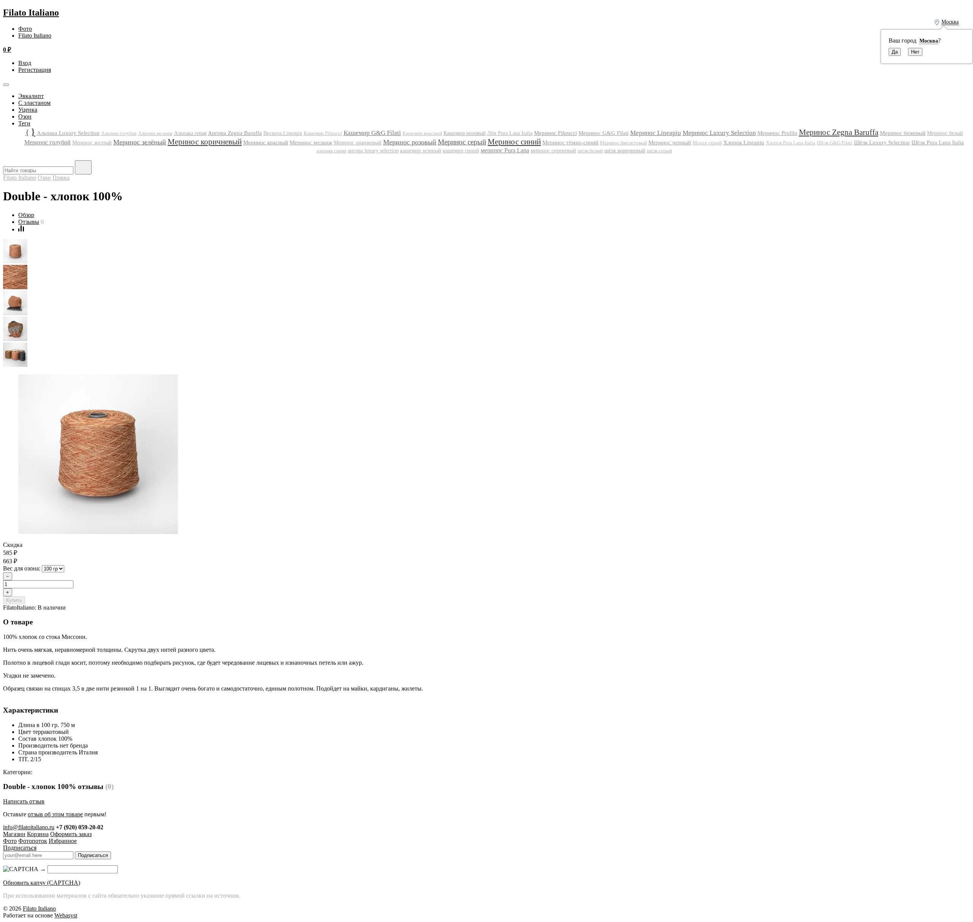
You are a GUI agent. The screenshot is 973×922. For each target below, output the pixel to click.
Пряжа (61, 177)
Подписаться (19, 847)
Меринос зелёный (139, 142)
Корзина (38, 834)
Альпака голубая (118, 133)
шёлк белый (590, 151)
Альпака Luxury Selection (68, 133)
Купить (14, 600)
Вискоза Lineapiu (282, 133)
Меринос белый (945, 133)
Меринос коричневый (205, 142)
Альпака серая (190, 133)
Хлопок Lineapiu (743, 142)
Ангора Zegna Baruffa (235, 133)
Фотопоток (32, 841)
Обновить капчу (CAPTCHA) (41, 882)
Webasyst (65, 915)
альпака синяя (331, 151)
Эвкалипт (31, 96)
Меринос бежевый (902, 133)
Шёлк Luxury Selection (882, 142)
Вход (24, 63)
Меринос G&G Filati (603, 133)
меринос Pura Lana (505, 150)
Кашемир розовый (465, 133)
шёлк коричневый (624, 150)
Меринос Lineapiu (655, 132)
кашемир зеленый (420, 151)
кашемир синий (461, 151)
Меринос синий (514, 141)
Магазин (14, 834)
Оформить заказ (71, 834)
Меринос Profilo (777, 133)
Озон (25, 116)
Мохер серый (707, 143)
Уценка (27, 109)
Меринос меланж (311, 142)
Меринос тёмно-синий (570, 142)
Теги (24, 123)
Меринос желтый (92, 143)
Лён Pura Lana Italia (509, 133)
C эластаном (34, 103)
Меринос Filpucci (555, 133)
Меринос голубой (47, 142)
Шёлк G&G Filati (835, 143)
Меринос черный (669, 142)
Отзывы (28, 222)
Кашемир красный (422, 133)
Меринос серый (462, 142)
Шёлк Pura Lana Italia (937, 142)
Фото (25, 28)
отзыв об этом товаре (55, 814)
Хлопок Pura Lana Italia (790, 143)
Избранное (63, 841)
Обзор (26, 215)
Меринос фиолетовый (623, 143)
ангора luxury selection (373, 151)
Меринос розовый (409, 142)
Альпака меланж (155, 133)
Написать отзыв (23, 801)
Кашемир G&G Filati (372, 132)
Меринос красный (265, 142)
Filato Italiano (31, 12)
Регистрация (34, 70)
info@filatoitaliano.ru (28, 827)
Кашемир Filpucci (323, 133)
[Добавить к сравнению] (21, 229)
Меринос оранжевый (358, 143)
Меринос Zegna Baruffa (838, 132)
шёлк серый (659, 151)
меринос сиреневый (553, 151)
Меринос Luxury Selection (719, 132)
